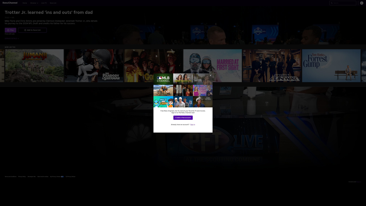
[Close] (210, 75)
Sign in (192, 124)
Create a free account (183, 117)
